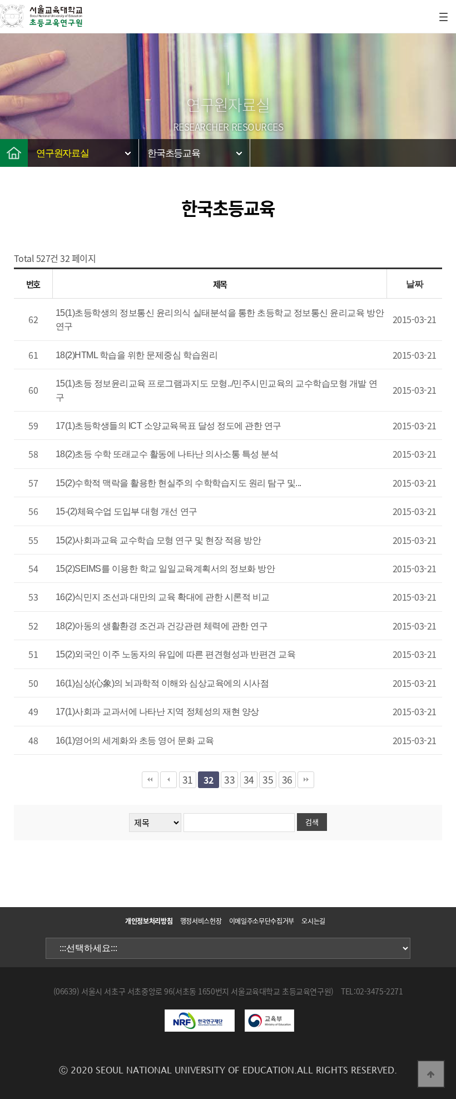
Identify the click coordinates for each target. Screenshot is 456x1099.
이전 (168, 779)
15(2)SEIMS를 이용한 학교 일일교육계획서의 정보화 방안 (165, 568)
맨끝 (306, 779)
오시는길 (313, 921)
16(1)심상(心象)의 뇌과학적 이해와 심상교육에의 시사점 (162, 683)
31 (187, 780)
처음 (150, 779)
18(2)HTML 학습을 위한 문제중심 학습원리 (137, 355)
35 (267, 780)
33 (229, 780)
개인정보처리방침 (148, 921)
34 (249, 780)
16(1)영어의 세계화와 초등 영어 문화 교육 (135, 740)
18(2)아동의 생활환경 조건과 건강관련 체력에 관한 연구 (162, 626)
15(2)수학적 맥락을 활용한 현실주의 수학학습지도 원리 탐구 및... (178, 483)
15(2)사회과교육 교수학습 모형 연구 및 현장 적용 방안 (158, 540)
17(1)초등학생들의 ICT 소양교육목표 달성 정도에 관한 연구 (168, 425)
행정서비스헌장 (200, 921)
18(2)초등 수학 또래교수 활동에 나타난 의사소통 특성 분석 (167, 454)
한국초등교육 (173, 153)
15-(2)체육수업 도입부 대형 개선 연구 (126, 511)
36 (287, 780)
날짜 (414, 284)
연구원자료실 (62, 153)
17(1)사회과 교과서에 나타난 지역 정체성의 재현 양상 (157, 711)
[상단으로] (431, 1074)
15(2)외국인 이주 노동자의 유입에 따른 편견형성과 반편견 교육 (176, 654)
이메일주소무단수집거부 (261, 921)
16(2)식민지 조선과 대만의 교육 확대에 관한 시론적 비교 (163, 597)
